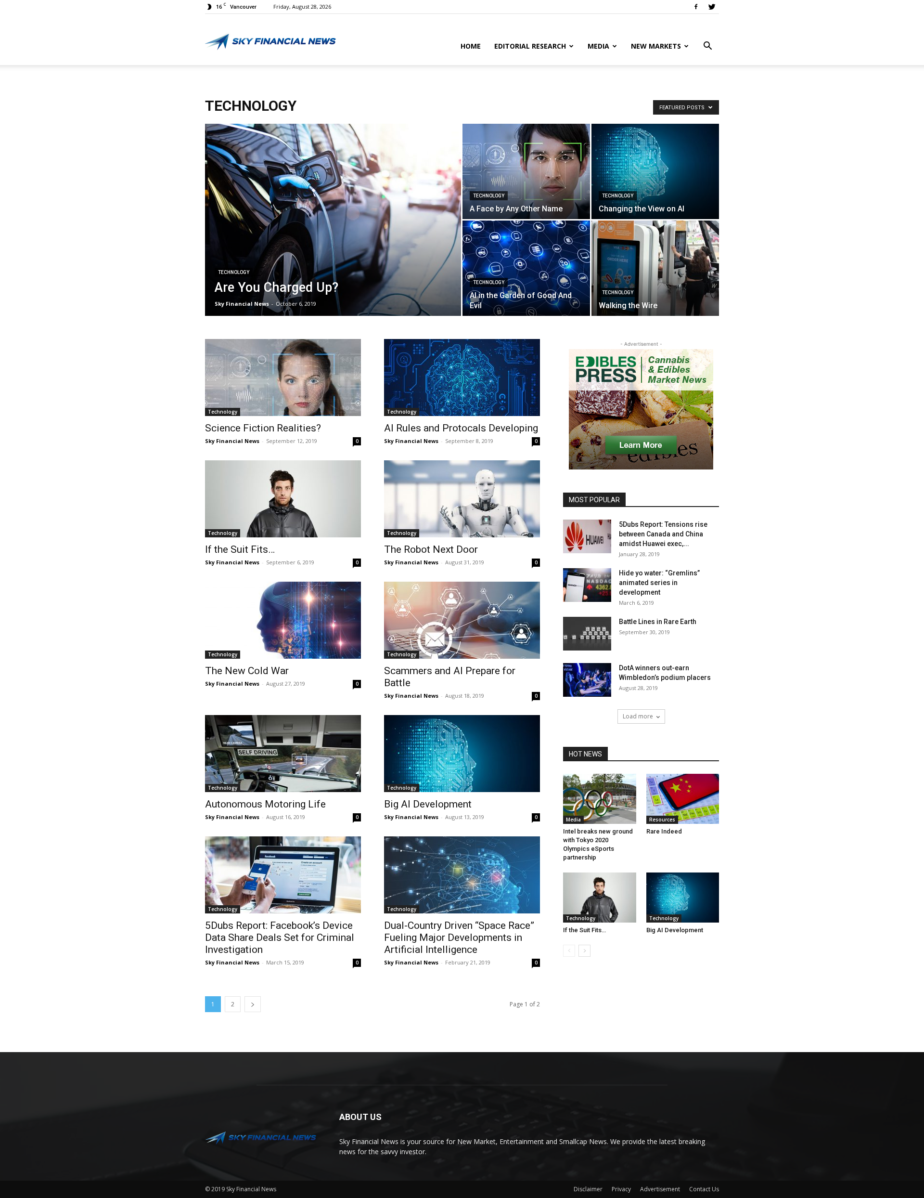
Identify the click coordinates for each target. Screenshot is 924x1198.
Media (598, 46)
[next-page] (252, 1004)
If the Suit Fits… (240, 549)
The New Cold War (247, 671)
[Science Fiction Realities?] (283, 377)
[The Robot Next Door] (462, 498)
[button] (707, 47)
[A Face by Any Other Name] (526, 171)
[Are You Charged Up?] (333, 235)
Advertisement (660, 1189)
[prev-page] (569, 951)
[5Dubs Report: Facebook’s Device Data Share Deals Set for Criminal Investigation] (283, 874)
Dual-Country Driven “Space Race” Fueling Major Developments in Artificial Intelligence (459, 937)
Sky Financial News (242, 303)
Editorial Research (530, 46)
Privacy (621, 1189)
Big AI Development (428, 804)
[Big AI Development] (462, 753)
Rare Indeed (664, 831)
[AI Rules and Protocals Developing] (462, 377)
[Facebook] (696, 6)
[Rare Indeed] (682, 799)
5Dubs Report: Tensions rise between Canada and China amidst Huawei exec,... (663, 534)
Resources (662, 819)
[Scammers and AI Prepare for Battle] (462, 620)
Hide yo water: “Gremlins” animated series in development (659, 582)
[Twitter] (712, 6)
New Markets (656, 46)
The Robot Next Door (431, 549)
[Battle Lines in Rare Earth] (587, 634)
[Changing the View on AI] (655, 171)
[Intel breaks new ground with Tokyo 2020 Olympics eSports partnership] (599, 799)
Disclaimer (588, 1189)
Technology (233, 272)
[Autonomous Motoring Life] (283, 753)
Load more (638, 716)
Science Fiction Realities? (263, 428)
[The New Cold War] (283, 620)
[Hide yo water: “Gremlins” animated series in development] (587, 585)
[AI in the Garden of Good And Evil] (526, 268)
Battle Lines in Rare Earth (657, 621)
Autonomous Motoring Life (265, 804)
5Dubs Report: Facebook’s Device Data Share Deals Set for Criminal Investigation (279, 937)
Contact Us (704, 1189)
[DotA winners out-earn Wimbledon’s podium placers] (587, 680)
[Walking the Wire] (655, 268)
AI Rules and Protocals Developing (461, 428)
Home (471, 46)
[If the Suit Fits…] (283, 498)
